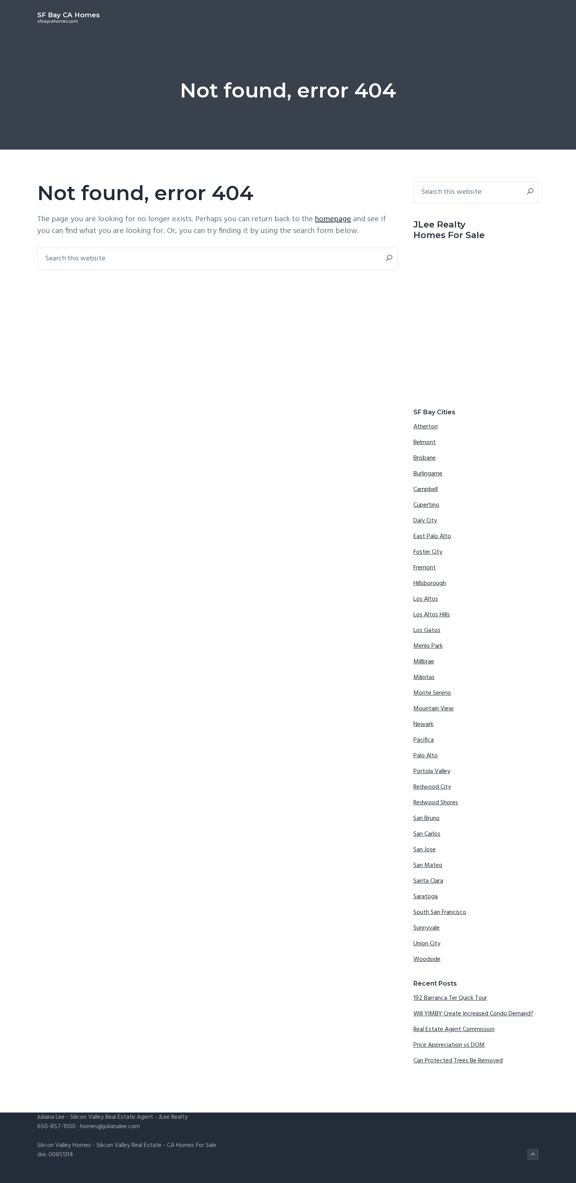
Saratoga (425, 897)
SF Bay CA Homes (68, 15)
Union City (426, 944)
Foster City (427, 552)
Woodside (426, 959)
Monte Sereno (432, 693)
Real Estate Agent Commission (453, 1029)
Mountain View (433, 709)
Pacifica (423, 740)
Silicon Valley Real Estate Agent (111, 1117)
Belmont (424, 442)
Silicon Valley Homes (64, 1145)
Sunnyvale (426, 928)
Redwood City (432, 787)
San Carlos (426, 834)
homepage (333, 219)
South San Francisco (439, 912)
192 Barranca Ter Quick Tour (450, 998)
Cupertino (426, 505)
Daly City (425, 521)
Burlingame (427, 474)
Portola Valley (431, 771)
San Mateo (427, 865)
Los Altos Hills (431, 615)
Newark (423, 724)
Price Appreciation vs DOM (449, 1045)
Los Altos (425, 599)
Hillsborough (429, 583)
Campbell (425, 489)
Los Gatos (426, 630)
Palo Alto (425, 756)
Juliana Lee (51, 1117)
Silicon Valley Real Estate (128, 1145)
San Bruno (426, 818)
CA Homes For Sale (191, 1145)
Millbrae (423, 662)
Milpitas (424, 677)
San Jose (424, 850)
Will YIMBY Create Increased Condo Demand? (473, 1014)
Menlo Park (428, 646)
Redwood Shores (435, 803)
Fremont (424, 568)
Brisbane (424, 458)
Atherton (425, 427)
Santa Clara (428, 881)
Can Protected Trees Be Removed (458, 1061)
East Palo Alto (432, 536)
